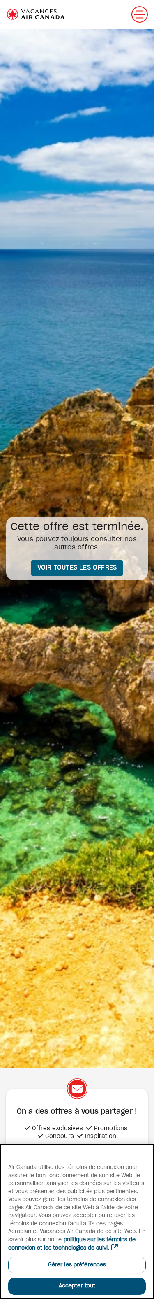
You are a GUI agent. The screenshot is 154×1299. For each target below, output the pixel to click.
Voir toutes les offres (77, 567)
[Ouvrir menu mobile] (139, 14)
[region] (77, 1221)
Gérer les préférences (77, 1265)
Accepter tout (77, 1286)
